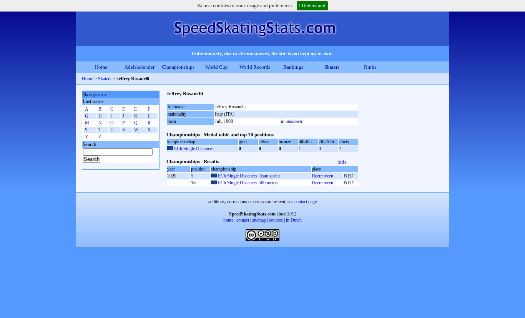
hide (342, 162)
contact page (305, 201)
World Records (254, 67)
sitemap (259, 220)
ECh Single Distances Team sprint (249, 176)
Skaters (331, 67)
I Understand (312, 5)
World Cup (216, 67)
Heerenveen (322, 176)
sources (276, 220)
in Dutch (294, 220)
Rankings (293, 67)
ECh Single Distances (194, 148)
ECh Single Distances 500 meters (248, 183)
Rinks (370, 67)
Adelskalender (140, 67)
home (228, 220)
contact (242, 220)
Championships (178, 67)
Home (101, 67)
